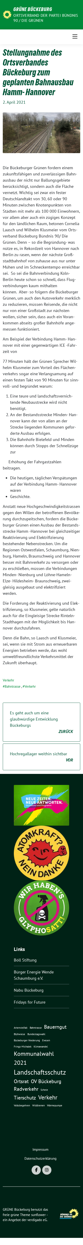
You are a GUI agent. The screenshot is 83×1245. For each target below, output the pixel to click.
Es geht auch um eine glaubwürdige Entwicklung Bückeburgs (41, 722)
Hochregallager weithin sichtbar (41, 757)
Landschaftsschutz (40, 1072)
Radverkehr (26, 1088)
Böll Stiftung (25, 960)
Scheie (44, 1089)
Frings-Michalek (22, 1046)
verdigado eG (37, 1220)
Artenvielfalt (20, 1027)
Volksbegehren (22, 1105)
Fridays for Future (29, 1002)
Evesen (46, 1040)
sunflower (38, 1215)
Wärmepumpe (54, 1105)
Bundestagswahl (36, 1034)
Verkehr (8, 680)
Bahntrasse (13, 686)
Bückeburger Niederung (27, 1040)
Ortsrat (21, 1081)
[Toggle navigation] (75, 36)
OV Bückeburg (46, 1081)
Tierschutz (25, 1097)
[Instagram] (46, 1170)
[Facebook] (36, 1170)
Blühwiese (19, 1034)
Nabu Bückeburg (29, 990)
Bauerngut (55, 1026)
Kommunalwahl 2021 (34, 1058)
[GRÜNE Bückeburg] (7, 14)
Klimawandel (41, 1046)
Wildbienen (38, 1105)
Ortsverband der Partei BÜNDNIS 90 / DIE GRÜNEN (45, 18)
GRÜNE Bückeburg (32, 9)
